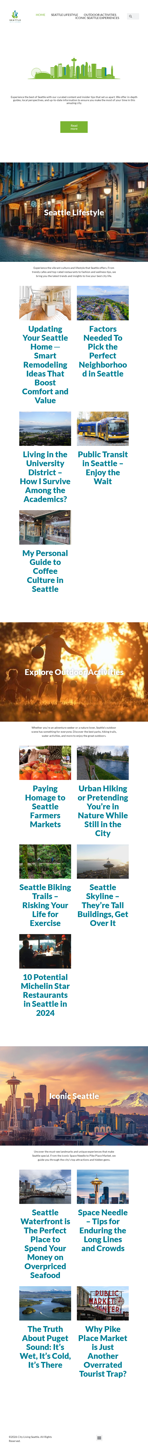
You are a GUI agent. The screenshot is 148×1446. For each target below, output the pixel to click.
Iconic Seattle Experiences (97, 17)
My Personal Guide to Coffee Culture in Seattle (45, 571)
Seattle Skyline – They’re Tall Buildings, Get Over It (102, 905)
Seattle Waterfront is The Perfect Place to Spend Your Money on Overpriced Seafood (45, 1243)
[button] (99, 1438)
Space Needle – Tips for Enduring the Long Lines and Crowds (103, 1230)
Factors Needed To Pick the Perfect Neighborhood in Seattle (103, 351)
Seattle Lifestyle (64, 14)
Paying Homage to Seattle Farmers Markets (45, 806)
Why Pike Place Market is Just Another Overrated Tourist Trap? (102, 1351)
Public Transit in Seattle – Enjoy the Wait (103, 467)
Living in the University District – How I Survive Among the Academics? (45, 476)
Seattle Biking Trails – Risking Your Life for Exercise (45, 905)
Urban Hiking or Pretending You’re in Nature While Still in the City (103, 810)
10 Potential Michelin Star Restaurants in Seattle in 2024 (45, 995)
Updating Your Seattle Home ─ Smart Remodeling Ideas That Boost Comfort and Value (45, 364)
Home (40, 14)
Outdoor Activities (100, 14)
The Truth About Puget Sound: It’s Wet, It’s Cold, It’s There (45, 1346)
